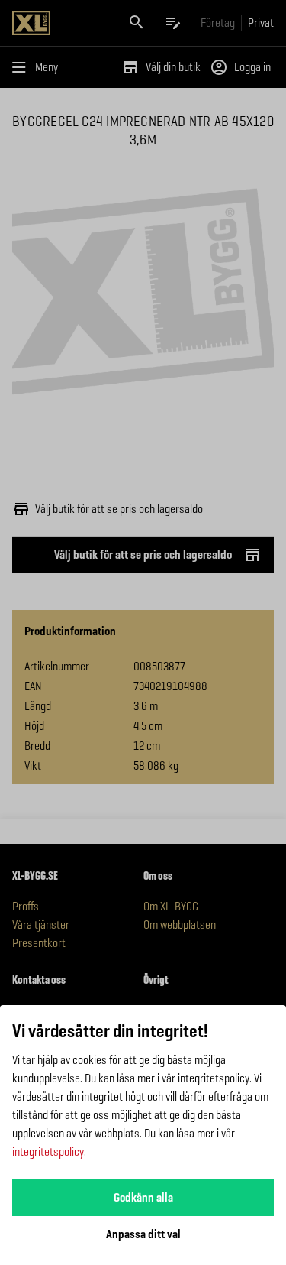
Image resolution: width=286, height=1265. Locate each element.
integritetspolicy (48, 1151)
